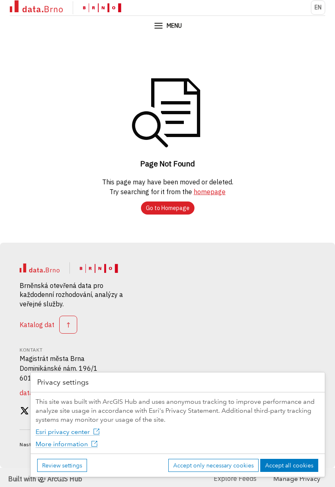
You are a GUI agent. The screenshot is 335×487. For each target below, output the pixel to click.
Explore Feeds (235, 478)
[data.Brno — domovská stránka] (40, 267)
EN (318, 7)
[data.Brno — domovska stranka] (36, 7)
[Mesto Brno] (102, 7)
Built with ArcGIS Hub (45, 479)
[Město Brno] (99, 268)
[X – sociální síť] (24, 412)
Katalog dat (37, 325)
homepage (210, 192)
